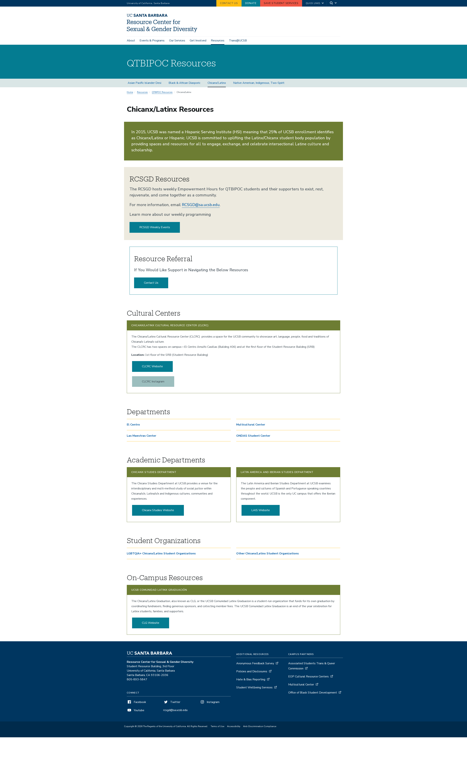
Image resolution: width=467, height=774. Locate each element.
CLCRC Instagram (153, 382)
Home (130, 92)
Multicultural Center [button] (250, 425)
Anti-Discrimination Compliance (259, 726)
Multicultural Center (301, 685)
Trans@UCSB (238, 41)
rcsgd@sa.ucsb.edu (175, 710)
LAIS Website (260, 510)
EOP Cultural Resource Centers (308, 677)
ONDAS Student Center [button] (253, 436)
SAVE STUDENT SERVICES (281, 3)
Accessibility (233, 726)
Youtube (138, 710)
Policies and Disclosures (251, 671)
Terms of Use (217, 726)
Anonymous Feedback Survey (255, 663)
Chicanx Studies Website (158, 510)
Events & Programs (152, 41)
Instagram (212, 702)
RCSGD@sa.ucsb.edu (201, 205)
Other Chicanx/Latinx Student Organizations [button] (268, 553)
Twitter (174, 702)
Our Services (177, 41)
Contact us (229, 3)
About (131, 41)
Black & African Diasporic (184, 83)
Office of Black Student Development (312, 693)
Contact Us (151, 283)
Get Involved (198, 41)
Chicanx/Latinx (217, 83)
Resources (217, 41)
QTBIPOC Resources (162, 92)
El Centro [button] (133, 425)
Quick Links (313, 3)
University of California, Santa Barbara (148, 3)
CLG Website (150, 623)
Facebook (139, 702)
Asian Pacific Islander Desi (144, 83)
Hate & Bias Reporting (251, 679)
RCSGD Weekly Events (154, 227)
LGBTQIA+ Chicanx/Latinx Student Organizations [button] (161, 553)
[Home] (163, 31)
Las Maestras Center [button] (141, 436)
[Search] (333, 3)
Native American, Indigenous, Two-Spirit (258, 83)
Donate (250, 3)
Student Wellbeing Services (254, 687)
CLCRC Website (152, 366)
